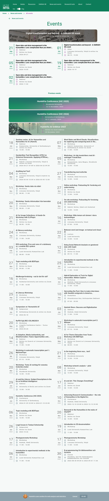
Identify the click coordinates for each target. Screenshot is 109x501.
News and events (16, 13)
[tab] (15, 4)
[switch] (19, 9)
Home (5, 13)
